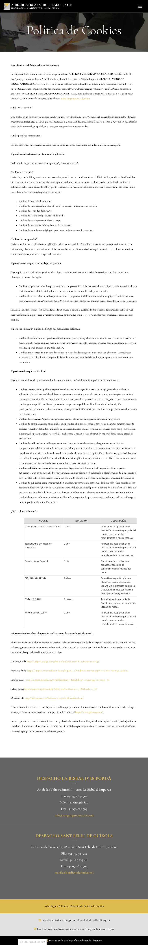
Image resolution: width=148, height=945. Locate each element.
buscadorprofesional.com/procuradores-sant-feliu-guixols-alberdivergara (75, 929)
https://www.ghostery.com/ (89, 712)
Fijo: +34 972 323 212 (74, 853)
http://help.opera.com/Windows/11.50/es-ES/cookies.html (54, 697)
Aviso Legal (50, 906)
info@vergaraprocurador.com (75, 98)
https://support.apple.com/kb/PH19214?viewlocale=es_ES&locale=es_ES (60, 688)
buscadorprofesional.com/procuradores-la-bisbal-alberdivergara (76, 920)
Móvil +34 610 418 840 (74, 802)
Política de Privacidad (70, 906)
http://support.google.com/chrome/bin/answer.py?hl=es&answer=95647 (63, 661)
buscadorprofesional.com (74, 940)
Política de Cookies (94, 906)
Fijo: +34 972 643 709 (74, 796)
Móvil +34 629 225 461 (74, 860)
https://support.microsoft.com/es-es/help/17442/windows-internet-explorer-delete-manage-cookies (77, 670)
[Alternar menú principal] (140, 6)
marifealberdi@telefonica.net (74, 872)
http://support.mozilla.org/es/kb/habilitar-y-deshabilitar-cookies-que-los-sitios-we (67, 679)
